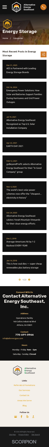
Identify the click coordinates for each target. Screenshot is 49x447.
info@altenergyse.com (12, 338)
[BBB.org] (33, 416)
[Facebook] (21, 416)
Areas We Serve (24, 400)
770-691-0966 (24, 334)
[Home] (23, 7)
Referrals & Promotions (24, 385)
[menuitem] (12, 434)
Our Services (24, 390)
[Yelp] (27, 416)
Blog (24, 405)
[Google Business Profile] (15, 416)
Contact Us (24, 395)
